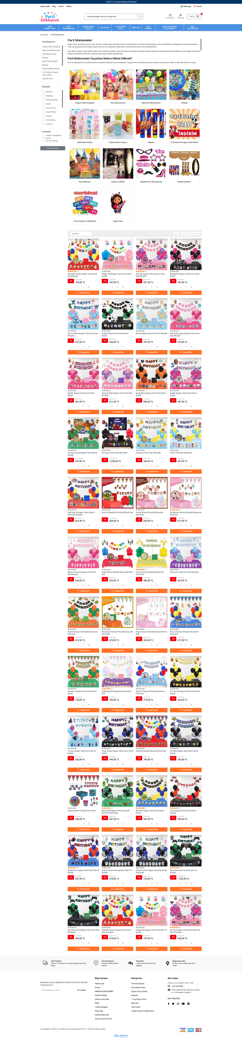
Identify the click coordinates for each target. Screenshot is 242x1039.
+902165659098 (177, 986)
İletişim (69, 6)
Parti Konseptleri (137, 984)
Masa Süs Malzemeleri (51, 50)
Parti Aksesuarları (49, 54)
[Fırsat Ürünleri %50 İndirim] (85, 203)
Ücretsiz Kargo (52, 141)
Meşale (45, 65)
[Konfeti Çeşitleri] (184, 163)
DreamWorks (51, 112)
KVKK (97, 1003)
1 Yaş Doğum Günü (138, 999)
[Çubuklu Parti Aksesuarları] (151, 163)
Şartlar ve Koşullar (102, 999)
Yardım (61, 6)
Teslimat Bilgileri (101, 1007)
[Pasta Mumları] (85, 163)
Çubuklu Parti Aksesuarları (47, 80)
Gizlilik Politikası (101, 995)
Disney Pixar (51, 108)
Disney (48, 104)
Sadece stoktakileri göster (53, 136)
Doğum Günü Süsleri (139, 991)
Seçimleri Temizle (52, 148)
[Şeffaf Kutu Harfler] (85, 124)
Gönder (83, 990)
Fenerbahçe (50, 120)
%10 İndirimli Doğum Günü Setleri (50, 73)
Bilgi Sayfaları (101, 978)
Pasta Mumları (85, 182)
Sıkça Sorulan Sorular (103, 1019)
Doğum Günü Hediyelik (51, 47)
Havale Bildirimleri (102, 1015)
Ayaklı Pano (118, 221)
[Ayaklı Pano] (118, 203)
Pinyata (45, 58)
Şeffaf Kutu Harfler (49, 61)
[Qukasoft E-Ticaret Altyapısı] (121, 1036)
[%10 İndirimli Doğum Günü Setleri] (184, 124)
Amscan (49, 92)
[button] (194, 16)
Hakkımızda (99, 984)
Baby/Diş (135, 1003)
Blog (54, 6)
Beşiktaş (49, 96)
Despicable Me (52, 100)
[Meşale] (151, 124)
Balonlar (134, 995)
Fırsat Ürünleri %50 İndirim (85, 221)
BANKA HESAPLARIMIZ (104, 991)
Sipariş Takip (45, 6)
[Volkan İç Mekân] (118, 163)
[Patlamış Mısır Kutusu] (118, 124)
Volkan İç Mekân (118, 182)
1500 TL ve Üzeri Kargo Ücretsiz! (121, 2)
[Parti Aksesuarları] (118, 84)
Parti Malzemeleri (138, 988)
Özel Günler (136, 1007)
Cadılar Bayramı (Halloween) (142, 1011)
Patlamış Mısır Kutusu (50, 69)
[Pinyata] (184, 84)
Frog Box (49, 124)
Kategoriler (136, 978)
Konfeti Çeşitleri (184, 182)
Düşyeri (49, 116)
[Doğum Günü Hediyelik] (85, 84)
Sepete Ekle (85, 293)
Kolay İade (99, 1011)
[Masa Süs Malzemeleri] (151, 84)
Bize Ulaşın (173, 978)
